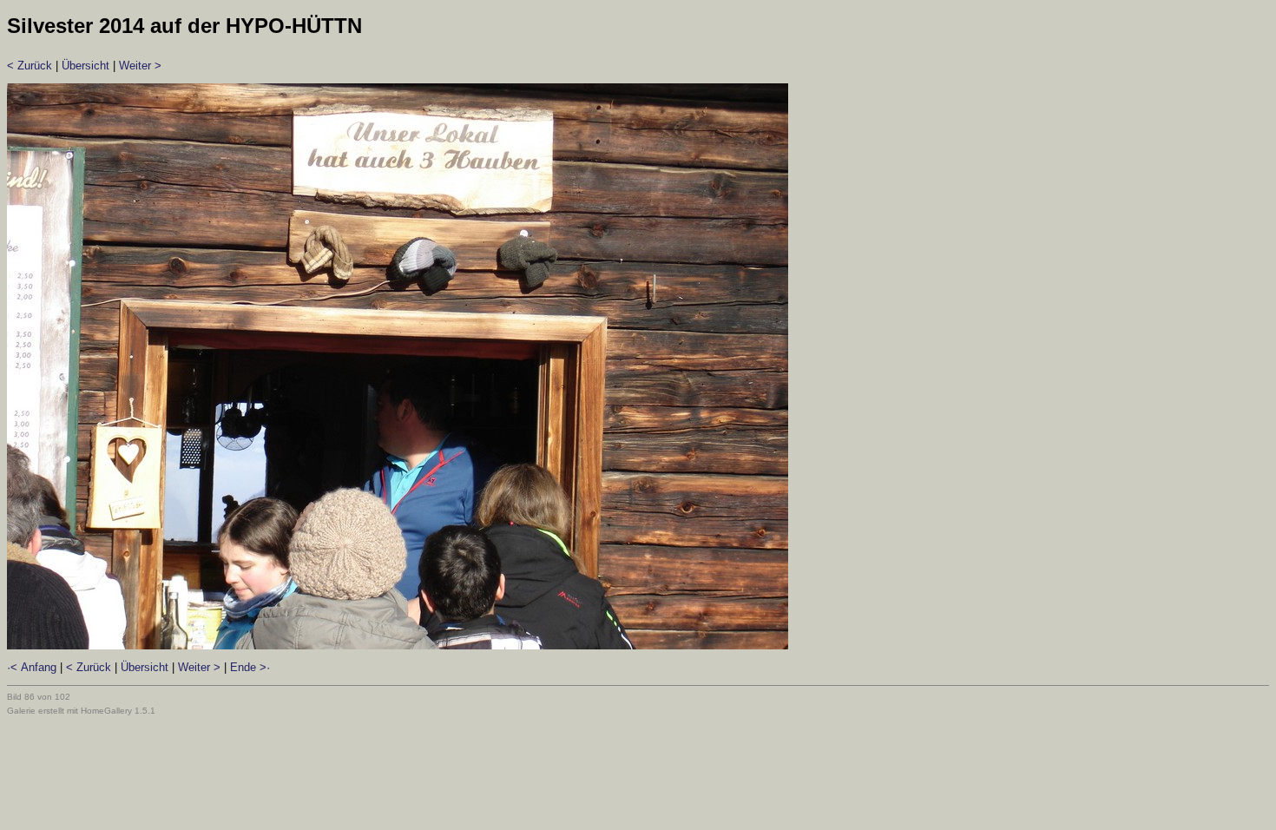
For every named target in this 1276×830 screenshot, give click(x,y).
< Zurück (29, 65)
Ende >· (250, 667)
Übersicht (85, 65)
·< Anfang (31, 667)
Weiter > (140, 65)
